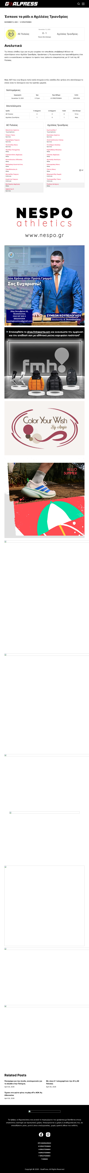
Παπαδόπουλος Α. (11, 169)
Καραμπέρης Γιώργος (13, 140)
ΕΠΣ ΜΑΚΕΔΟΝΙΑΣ (44, 1143)
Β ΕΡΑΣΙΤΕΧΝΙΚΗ (44, 1153)
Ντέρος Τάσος (10, 135)
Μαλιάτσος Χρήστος (12, 130)
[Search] (78, 4)
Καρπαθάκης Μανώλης (54, 150)
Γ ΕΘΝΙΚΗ (44, 1159)
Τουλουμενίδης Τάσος (54, 179)
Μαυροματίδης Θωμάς (54, 174)
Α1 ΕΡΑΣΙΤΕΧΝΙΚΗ (25, 22)
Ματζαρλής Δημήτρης (13, 184)
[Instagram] (48, 1134)
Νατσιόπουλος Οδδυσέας (14, 159)
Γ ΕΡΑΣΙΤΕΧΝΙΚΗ (44, 1156)
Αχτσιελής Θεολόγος (54, 159)
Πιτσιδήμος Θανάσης (53, 145)
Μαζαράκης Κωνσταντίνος (14, 164)
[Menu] (83, 4)
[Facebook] (41, 1134)
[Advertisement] (44, 71)
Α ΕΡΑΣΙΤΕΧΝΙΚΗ (44, 1149)
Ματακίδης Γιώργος (12, 174)
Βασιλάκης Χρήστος (53, 135)
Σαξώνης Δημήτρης (53, 154)
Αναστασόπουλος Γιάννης (55, 140)
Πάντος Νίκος (51, 169)
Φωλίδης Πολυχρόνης (13, 150)
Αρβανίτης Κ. (10, 189)
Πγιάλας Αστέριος (53, 184)
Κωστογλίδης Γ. (52, 130)
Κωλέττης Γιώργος (12, 179)
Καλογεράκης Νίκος (53, 164)
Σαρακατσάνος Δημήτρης (14, 154)
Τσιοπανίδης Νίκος (12, 145)
